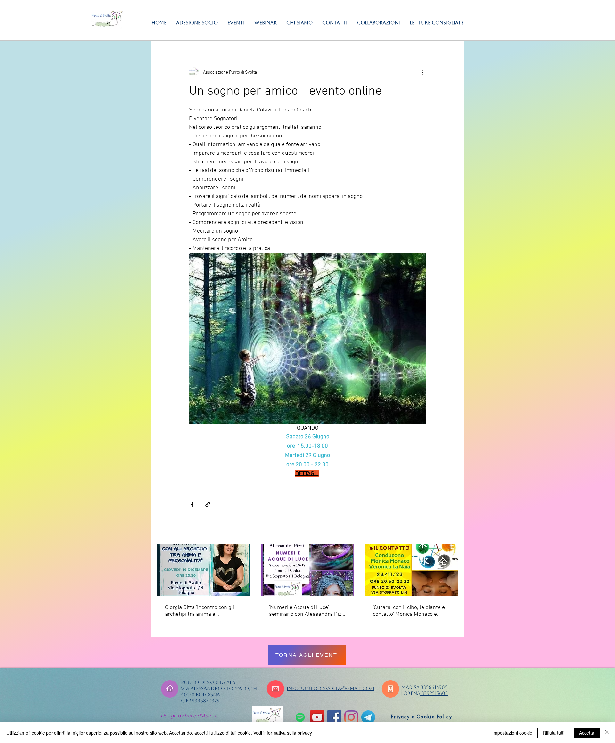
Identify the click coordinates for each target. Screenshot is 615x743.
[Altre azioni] (422, 72)
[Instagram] (351, 717)
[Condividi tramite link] (208, 504)
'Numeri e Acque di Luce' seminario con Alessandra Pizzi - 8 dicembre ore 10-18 (307, 611)
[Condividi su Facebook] (192, 504)
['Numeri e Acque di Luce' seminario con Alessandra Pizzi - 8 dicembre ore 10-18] (307, 570)
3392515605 (434, 693)
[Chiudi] (607, 733)
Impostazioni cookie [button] (512, 733)
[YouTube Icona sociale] (317, 717)
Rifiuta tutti (553, 733)
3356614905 (434, 687)
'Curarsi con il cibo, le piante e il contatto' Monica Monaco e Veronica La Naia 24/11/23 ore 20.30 (411, 611)
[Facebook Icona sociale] (334, 717)
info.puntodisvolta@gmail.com (330, 688)
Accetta (586, 733)
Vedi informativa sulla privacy (282, 733)
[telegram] (368, 717)
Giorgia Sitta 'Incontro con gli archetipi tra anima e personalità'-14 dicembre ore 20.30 (200, 611)
